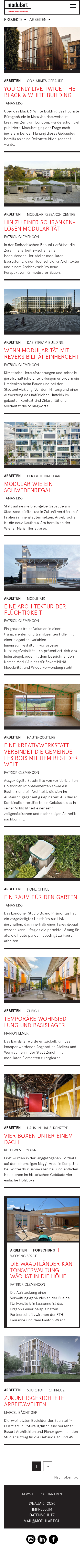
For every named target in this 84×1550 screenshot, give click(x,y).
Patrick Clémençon (21, 237)
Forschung (44, 1250)
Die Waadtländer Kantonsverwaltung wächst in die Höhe (42, 1270)
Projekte (13, 19)
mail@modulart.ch (42, 1521)
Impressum (42, 1509)
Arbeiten (38, 19)
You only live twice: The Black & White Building (39, 91)
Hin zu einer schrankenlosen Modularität (39, 225)
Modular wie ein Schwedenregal (28, 487)
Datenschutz (42, 1515)
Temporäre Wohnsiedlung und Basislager (36, 1021)
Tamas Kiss (13, 103)
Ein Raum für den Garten (40, 897)
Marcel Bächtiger (20, 1412)
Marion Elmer (16, 1033)
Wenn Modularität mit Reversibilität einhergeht (41, 353)
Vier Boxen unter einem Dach (38, 1138)
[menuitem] (36, 1466)
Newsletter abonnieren (42, 1494)
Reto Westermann (20, 1150)
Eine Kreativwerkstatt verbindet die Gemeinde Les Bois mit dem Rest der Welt (41, 754)
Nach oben (63, 1477)
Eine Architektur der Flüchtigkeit (35, 609)
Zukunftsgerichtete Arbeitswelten (34, 1401)
